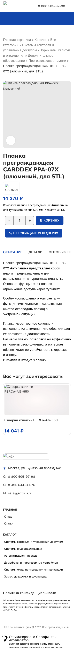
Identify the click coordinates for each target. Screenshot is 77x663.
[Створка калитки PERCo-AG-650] (36, 400)
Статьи (8, 523)
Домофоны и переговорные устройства (31, 562)
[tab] (12, 252)
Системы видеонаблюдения (23, 548)
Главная (10, 509)
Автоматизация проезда (20, 555)
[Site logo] (18, 6)
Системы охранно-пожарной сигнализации (33, 569)
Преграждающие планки (47, 61)
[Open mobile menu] (69, 6)
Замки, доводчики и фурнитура (25, 576)
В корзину (49, 220)
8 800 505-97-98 (51, 6)
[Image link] (26, 457)
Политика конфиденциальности (29, 593)
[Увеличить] (10, 140)
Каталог (41, 40)
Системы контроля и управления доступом (33, 541)
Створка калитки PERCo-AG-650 (31, 420)
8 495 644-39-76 (21, 485)
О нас (8, 516)
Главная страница (17, 40)
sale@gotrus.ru (20, 493)
